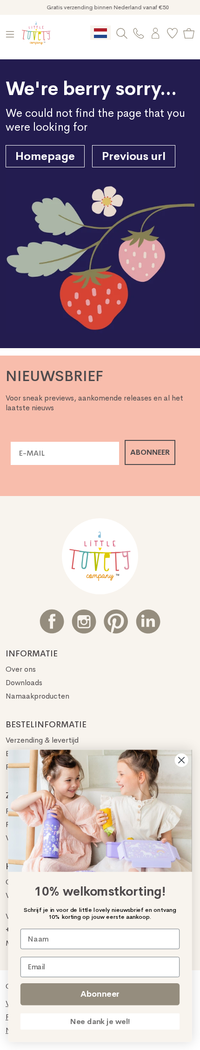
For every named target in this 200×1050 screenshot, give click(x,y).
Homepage (45, 156)
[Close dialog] (181, 760)
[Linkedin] (148, 621)
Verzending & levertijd (42, 740)
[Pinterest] (116, 621)
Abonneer (100, 994)
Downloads (24, 682)
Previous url (134, 156)
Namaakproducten (37, 696)
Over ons (21, 669)
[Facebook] (52, 621)
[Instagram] (84, 621)
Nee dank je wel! (100, 1021)
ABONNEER (150, 452)
